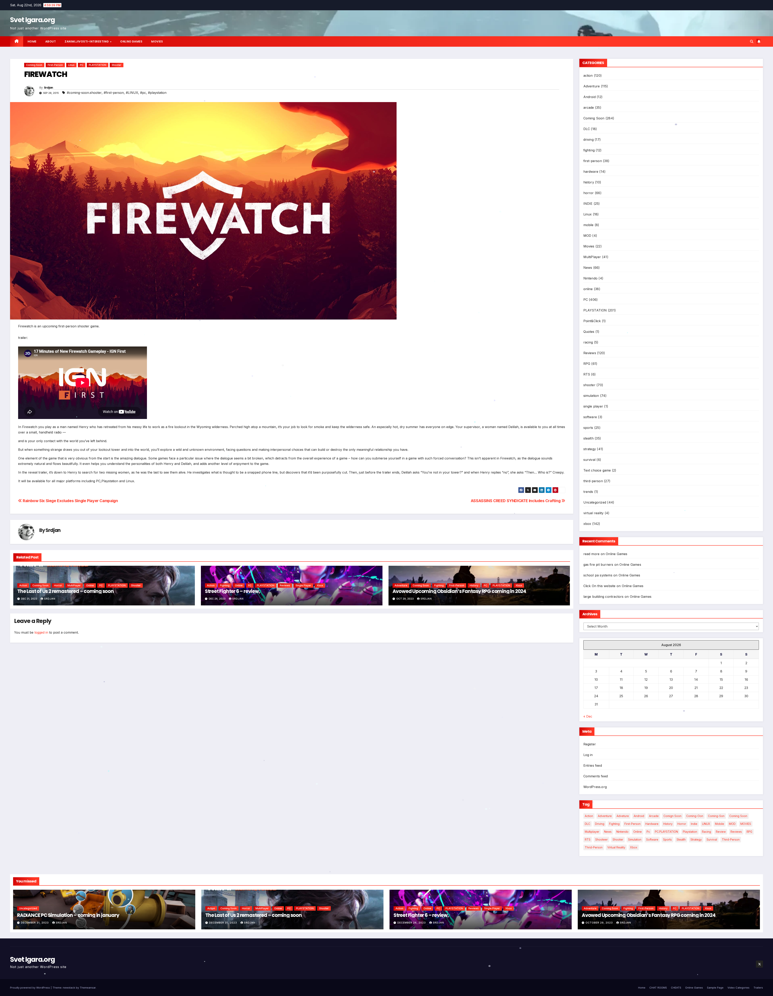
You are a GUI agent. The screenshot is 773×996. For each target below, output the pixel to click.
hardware (590, 172)
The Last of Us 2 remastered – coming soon (65, 591)
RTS (586, 374)
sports (588, 428)
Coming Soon (34, 64)
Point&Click (592, 321)
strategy (589, 449)
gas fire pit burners (598, 565)
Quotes (588, 332)
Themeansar (88, 987)
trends (588, 492)
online (90, 585)
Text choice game (597, 470)
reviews (736, 831)
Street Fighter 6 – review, (232, 591)
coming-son (716, 816)
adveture (623, 816)
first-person (55, 64)
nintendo (622, 831)
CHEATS (676, 987)
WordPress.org (595, 787)
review (721, 831)
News (587, 268)
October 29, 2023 (600, 922)
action (23, 585)
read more (591, 554)
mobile (588, 225)
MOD (587, 236)
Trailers (758, 987)
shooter (116, 64)
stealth (588, 438)
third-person (593, 481)
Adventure (401, 585)
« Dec (587, 716)
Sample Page (715, 987)
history (474, 585)
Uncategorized (594, 502)
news (608, 831)
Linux (71, 64)
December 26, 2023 (412, 922)
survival (589, 460)
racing (588, 342)
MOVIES (745, 823)
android (639, 816)
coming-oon (694, 816)
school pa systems (597, 575)
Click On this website (599, 586)
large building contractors (603, 597)
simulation (591, 396)
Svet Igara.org (32, 20)
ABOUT (50, 41)
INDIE (588, 204)
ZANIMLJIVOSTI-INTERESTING (87, 41)
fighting (224, 585)
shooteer (601, 839)
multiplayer (592, 831)
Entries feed (592, 765)
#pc (143, 93)
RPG (586, 364)
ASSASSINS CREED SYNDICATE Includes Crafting (516, 500)
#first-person (114, 93)
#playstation (157, 93)
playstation (690, 831)
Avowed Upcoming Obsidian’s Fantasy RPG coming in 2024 (459, 591)
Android (589, 97)
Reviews (285, 585)
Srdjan (48, 87)
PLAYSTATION (97, 64)
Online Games (131, 41)
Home (32, 41)
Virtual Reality (616, 847)
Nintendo (590, 278)
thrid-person (593, 847)
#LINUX (132, 93)
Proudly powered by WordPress (30, 987)
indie (694, 823)
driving (588, 140)
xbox (320, 585)
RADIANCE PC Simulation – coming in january (68, 915)
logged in (41, 632)
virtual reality (593, 513)
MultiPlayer (74, 585)
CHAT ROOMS (658, 987)
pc (648, 831)
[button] (751, 41)
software (590, 417)
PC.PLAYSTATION (666, 831)
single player (303, 585)
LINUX (706, 823)
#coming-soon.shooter (84, 93)
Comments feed (595, 776)
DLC (586, 129)
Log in (588, 755)
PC (81, 64)
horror (58, 585)
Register (589, 744)
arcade (588, 107)
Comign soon (672, 816)
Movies (157, 41)
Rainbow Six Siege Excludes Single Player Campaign (70, 500)
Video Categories (738, 987)
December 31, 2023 (35, 922)
